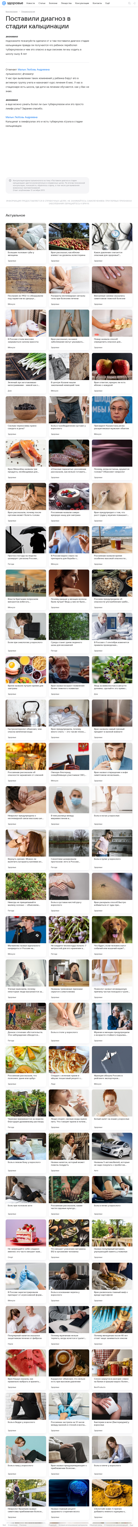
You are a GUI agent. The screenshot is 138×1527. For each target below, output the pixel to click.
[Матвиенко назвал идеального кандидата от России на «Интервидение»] (26, 936)
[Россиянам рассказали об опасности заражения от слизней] (26, 763)
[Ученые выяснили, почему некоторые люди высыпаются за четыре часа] (26, 979)
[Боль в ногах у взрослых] (112, 806)
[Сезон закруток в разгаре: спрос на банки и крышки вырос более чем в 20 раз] (112, 1369)
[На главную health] (14, 3)
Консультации (12, 11)
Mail (4, 1525)
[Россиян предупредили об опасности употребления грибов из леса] (112, 590)
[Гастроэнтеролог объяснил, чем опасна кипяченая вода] (26, 720)
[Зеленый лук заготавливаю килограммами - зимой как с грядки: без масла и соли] (26, 373)
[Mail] (4, 3)
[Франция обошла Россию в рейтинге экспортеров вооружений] (112, 1066)
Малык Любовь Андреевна (34, 69)
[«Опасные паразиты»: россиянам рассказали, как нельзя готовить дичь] (69, 460)
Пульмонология (28, 11)
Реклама (23, 1525)
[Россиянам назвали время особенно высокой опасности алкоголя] (112, 546)
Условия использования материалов (73, 1525)
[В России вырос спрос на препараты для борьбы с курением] (69, 546)
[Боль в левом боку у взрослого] (26, 1153)
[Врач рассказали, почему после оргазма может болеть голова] (26, 503)
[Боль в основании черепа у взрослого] (69, 1283)
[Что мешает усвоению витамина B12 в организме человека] (69, 1239)
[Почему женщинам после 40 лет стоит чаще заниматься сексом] (112, 1326)
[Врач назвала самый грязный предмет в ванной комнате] (112, 720)
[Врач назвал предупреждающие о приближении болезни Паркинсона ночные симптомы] (69, 1456)
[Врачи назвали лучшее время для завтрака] (26, 676)
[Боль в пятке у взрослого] (112, 1196)
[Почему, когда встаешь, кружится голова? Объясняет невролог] (112, 460)
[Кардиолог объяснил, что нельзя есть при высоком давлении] (69, 1369)
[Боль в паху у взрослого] (26, 1456)
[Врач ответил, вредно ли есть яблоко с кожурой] (112, 373)
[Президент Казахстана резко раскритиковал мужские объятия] (112, 416)
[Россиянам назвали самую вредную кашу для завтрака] (69, 503)
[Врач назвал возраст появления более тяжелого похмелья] (69, 676)
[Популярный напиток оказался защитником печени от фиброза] (26, 1326)
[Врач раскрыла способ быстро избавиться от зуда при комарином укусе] (112, 893)
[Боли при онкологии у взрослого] (26, 633)
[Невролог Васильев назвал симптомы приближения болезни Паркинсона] (26, 1499)
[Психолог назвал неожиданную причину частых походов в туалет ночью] (112, 979)
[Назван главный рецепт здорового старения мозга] (69, 1499)
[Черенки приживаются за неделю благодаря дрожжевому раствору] (26, 1109)
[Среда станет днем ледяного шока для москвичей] (69, 633)
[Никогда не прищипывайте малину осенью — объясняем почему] (26, 893)
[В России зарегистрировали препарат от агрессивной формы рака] (26, 1283)
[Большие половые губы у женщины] (26, 243)
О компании (12, 1525)
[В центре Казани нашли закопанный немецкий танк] (69, 373)
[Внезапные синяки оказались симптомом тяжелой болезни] (112, 286)
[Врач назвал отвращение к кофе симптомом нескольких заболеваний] (112, 763)
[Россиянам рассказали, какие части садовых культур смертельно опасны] (69, 1196)
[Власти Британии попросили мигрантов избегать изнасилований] (26, 590)
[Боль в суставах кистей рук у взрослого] (69, 893)
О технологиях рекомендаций (116, 1525)
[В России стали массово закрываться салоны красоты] (26, 330)
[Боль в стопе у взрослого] (69, 1023)
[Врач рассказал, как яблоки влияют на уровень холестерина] (69, 243)
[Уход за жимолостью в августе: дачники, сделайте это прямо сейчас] (112, 676)
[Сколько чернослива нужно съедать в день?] (26, 416)
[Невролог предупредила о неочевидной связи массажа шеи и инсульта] (26, 806)
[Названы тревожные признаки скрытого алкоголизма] (69, 979)
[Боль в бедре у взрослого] (26, 1413)
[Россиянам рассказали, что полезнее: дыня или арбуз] (26, 1066)
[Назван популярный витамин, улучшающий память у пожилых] (112, 1239)
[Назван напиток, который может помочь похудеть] (69, 1153)
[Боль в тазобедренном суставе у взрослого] (69, 416)
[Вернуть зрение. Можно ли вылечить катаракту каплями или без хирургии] (26, 849)
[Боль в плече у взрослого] (112, 1456)
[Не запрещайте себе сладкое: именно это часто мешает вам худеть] (26, 1239)
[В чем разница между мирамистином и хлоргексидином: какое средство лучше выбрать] (69, 806)
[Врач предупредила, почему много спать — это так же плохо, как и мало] (69, 720)
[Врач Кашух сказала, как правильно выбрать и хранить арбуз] (26, 1369)
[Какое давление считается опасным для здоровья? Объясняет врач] (112, 243)
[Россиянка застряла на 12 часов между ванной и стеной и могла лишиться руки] (69, 1413)
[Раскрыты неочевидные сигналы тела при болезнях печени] (69, 286)
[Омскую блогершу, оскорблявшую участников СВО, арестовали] (69, 763)
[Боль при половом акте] (26, 1196)
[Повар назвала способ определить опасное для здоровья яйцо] (112, 330)
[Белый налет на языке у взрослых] (112, 1109)
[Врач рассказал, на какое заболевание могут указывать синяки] (69, 330)
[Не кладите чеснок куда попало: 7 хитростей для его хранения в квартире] (69, 936)
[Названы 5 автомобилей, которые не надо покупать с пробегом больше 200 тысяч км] (112, 1153)
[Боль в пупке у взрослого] (112, 849)
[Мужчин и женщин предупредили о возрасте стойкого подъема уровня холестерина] (112, 1023)
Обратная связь (96, 1525)
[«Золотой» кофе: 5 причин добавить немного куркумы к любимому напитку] (112, 1499)
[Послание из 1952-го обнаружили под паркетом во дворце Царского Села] (26, 286)
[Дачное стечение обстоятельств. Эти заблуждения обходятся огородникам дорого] (26, 1023)
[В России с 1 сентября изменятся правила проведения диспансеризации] (112, 633)
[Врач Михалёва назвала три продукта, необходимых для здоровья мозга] (26, 460)
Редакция (52, 1525)
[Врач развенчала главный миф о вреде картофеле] (112, 1283)
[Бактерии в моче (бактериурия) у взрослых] (112, 1413)
